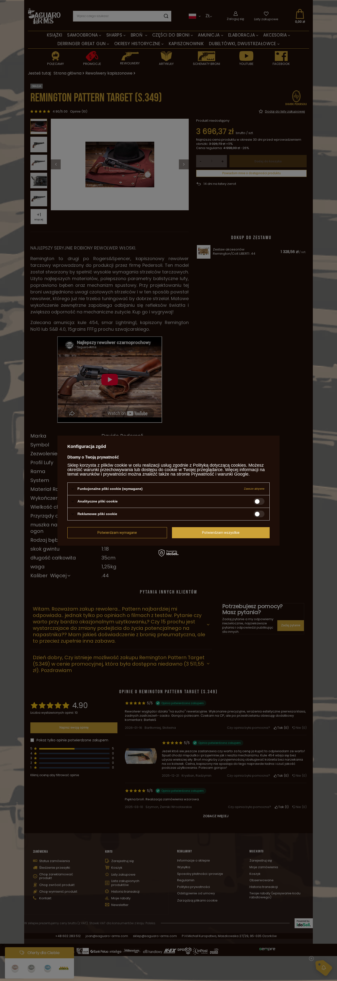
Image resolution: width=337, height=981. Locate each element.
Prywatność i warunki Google (219, 473)
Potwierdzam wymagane (117, 533)
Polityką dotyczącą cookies (219, 464)
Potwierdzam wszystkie (221, 533)
